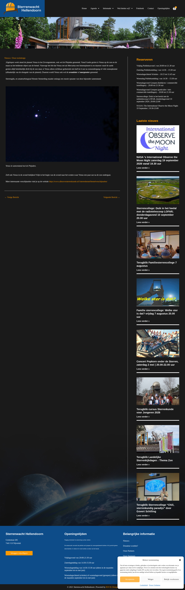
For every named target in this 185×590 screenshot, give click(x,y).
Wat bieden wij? (123, 8)
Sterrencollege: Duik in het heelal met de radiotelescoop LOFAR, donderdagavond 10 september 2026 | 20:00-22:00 (154, 99)
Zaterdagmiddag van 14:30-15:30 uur (79, 563)
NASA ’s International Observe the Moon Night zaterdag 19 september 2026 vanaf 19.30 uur (157, 160)
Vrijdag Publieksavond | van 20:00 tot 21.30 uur (156, 66)
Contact (151, 8)
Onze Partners (128, 551)
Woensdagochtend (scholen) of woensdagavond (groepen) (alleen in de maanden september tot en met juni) (91, 576)
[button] (180, 560)
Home (84, 8)
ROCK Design (112, 587)
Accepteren (129, 579)
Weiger (150, 579)
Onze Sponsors (129, 556)
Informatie (107, 8)
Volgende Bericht (111, 197)
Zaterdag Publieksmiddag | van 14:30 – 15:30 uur (156, 70)
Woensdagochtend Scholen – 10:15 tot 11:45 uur (156, 74)
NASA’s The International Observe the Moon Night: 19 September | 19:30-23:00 (157, 107)
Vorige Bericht (12, 197)
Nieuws (7, 58)
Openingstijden (164, 8)
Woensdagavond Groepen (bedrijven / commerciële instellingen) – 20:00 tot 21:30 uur (157, 84)
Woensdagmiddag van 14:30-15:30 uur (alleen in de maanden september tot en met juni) (88, 569)
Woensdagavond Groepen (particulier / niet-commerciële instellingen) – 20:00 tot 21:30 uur (155, 91)
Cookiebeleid (144, 585)
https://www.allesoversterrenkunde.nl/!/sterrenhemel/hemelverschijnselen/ (78, 181)
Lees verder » (143, 168)
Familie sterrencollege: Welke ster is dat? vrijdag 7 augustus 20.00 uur (157, 313)
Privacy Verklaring (154, 585)
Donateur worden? (130, 546)
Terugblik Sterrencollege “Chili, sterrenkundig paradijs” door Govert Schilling (155, 508)
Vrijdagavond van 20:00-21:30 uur (78, 558)
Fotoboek (140, 8)
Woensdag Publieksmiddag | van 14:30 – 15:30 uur (157, 78)
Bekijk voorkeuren (171, 579)
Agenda (93, 8)
